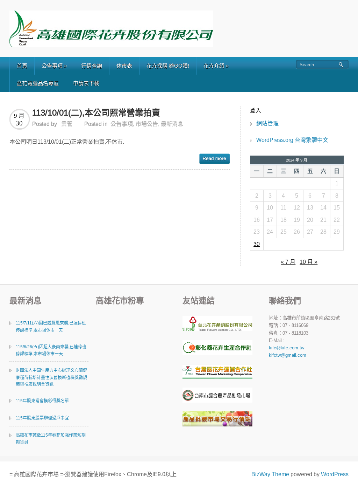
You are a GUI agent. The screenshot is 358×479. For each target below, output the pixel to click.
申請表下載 (86, 83)
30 (256, 244)
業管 (66, 124)
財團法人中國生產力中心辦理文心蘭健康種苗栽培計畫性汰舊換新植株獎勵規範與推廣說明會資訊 (51, 377)
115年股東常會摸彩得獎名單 (42, 400)
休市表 (124, 66)
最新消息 (172, 124)
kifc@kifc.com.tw (286, 347)
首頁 (22, 66)
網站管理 (267, 123)
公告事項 (54, 66)
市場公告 (147, 124)
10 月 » (308, 262)
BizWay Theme (270, 474)
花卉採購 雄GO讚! (167, 66)
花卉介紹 (216, 66)
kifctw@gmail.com (287, 355)
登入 (255, 111)
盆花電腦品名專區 (38, 83)
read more (214, 158)
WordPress (335, 474)
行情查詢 (91, 66)
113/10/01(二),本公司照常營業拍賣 (96, 112)
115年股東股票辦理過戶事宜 (42, 418)
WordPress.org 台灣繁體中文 (292, 140)
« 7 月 (288, 262)
